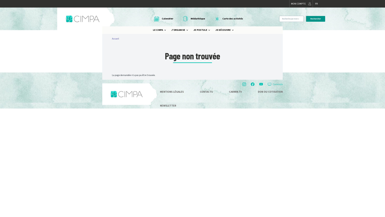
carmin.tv (235, 92)
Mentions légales (172, 92)
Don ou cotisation (270, 92)
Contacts (206, 92)
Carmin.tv (278, 84)
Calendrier (167, 18)
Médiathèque (198, 18)
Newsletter (168, 106)
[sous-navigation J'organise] (189, 30)
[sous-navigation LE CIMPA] (167, 30)
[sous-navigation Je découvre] (234, 30)
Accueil (115, 38)
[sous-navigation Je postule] (211, 30)
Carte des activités (232, 18)
